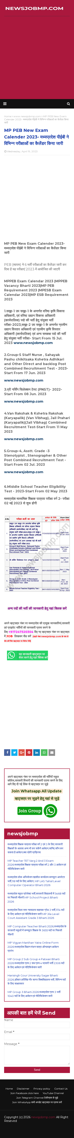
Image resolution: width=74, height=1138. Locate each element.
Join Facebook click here (24, 1093)
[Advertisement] (37, 58)
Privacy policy (42, 1088)
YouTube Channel (53, 1093)
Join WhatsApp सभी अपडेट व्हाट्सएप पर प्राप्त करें (37, 1102)
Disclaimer (23, 1088)
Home (9, 1088)
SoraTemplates (29, 1129)
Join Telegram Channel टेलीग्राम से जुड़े (37, 1097)
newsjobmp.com (43, 1117)
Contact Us (60, 1088)
